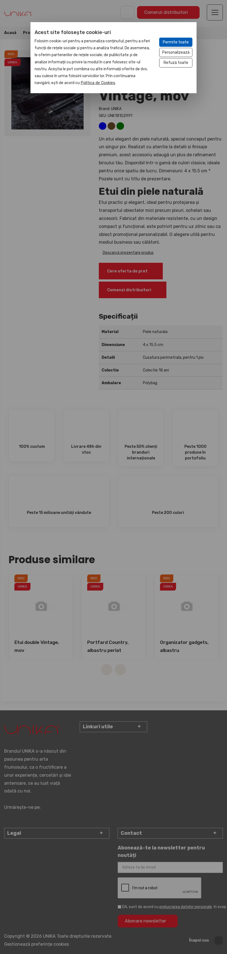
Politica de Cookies (98, 82)
